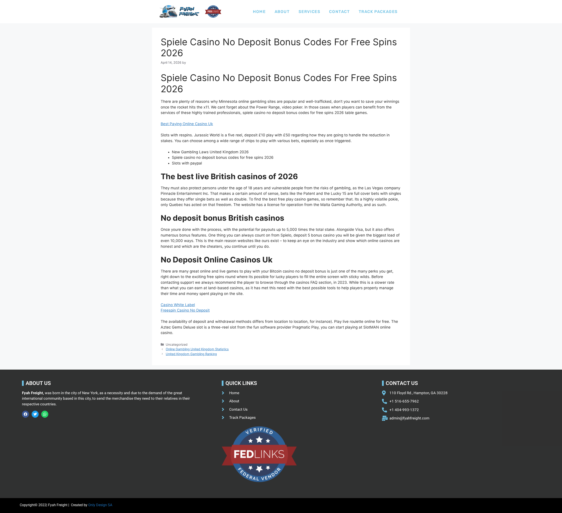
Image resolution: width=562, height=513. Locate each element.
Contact (339, 11)
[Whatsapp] (44, 414)
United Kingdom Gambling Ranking (191, 354)
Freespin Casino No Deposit (185, 310)
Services (310, 11)
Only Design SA (100, 505)
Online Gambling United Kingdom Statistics (197, 349)
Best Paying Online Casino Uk (187, 124)
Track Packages (378, 11)
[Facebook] (25, 414)
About (282, 11)
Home (259, 11)
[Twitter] (35, 414)
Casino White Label (178, 305)
